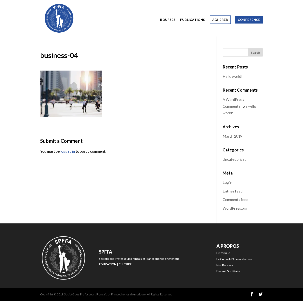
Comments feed (235, 199)
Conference (249, 19)
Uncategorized (235, 159)
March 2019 (232, 136)
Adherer (220, 19)
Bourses (167, 19)
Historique (223, 253)
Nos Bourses (224, 265)
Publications (192, 19)
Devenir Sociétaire (228, 271)
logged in (67, 151)
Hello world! (232, 76)
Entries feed (233, 191)
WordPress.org (235, 208)
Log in (227, 182)
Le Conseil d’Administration (234, 259)
